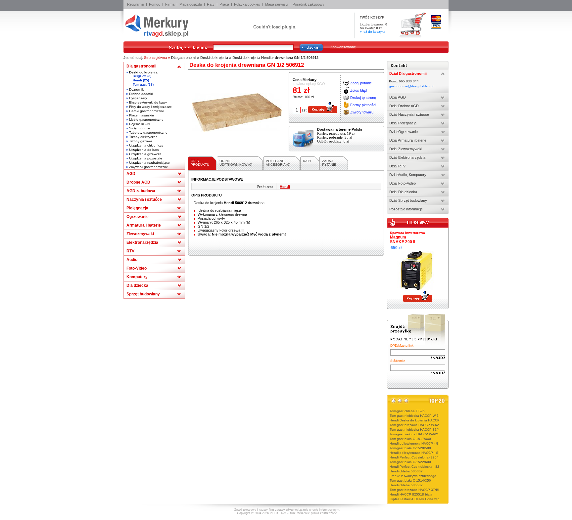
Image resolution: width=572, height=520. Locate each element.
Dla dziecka (137, 285)
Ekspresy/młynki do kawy (148, 102)
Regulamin (135, 4)
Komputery (137, 277)
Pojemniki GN (139, 124)
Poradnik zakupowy (308, 4)
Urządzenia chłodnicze (146, 145)
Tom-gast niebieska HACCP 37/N (415, 429)
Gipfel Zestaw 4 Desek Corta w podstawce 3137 (426, 499)
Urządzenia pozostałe (145, 158)
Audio (131, 259)
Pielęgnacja (137, 208)
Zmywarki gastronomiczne (148, 167)
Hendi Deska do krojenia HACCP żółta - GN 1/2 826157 (432, 420)
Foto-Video (136, 268)
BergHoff (139, 76)
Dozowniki (136, 89)
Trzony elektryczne (143, 137)
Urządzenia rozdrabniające (149, 162)
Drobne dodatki (141, 94)
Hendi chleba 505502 (406, 485)
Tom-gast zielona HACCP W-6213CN (418, 434)
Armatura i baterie (143, 225)
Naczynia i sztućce (144, 199)
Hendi (137, 80)
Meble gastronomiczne (146, 119)
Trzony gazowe (140, 141)
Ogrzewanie (137, 216)
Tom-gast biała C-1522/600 (410, 462)
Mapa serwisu (276, 4)
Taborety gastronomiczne (148, 132)
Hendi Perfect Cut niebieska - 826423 (418, 466)
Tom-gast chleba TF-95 (407, 411)
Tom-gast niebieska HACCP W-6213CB (419, 415)
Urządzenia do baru (144, 150)
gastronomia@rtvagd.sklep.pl (411, 86)
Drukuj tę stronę (363, 98)
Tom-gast (140, 84)
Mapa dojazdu (190, 4)
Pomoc (154, 4)
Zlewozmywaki (140, 234)
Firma (169, 4)
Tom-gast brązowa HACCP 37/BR (415, 490)
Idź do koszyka (373, 31)
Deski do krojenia (214, 58)
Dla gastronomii (183, 58)
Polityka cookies (247, 4)
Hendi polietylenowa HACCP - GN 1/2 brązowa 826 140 (432, 443)
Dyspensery (138, 98)
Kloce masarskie (141, 115)
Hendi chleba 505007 (406, 471)
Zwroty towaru (361, 112)
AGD (130, 173)
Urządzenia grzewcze (145, 154)
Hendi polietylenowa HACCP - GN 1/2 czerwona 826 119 (433, 453)
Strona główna (155, 58)
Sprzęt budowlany (143, 294)
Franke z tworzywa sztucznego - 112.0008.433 (425, 476)
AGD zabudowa (140, 191)
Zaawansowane (343, 47)
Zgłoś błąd (358, 90)
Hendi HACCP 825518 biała (411, 494)
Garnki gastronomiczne (146, 111)
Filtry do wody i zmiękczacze (150, 106)
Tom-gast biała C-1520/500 (410, 448)
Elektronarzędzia (142, 242)
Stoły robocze (139, 128)
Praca (224, 4)
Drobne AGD (138, 182)
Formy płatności (363, 105)
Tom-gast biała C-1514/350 (410, 480)
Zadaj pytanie (361, 83)
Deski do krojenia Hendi (251, 58)
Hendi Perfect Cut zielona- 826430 (416, 457)
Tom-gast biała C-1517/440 (410, 439)
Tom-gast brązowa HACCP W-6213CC (419, 425)
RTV (130, 251)
